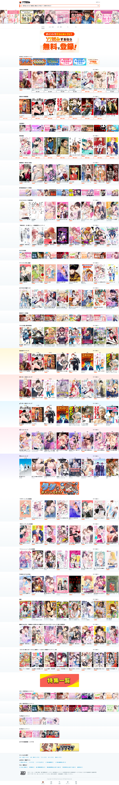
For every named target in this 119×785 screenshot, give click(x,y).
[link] (25, 61)
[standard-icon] (98, 5)
